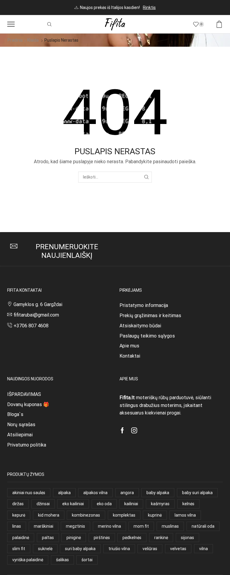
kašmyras (160, 503)
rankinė (161, 537)
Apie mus (129, 346)
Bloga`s (15, 414)
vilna (203, 548)
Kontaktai (129, 356)
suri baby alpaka (80, 548)
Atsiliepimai (20, 435)
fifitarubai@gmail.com (36, 315)
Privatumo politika (26, 445)
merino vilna (109, 526)
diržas (18, 503)
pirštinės (102, 537)
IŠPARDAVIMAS (24, 394)
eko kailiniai (73, 503)
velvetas (178, 548)
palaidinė (20, 537)
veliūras (150, 548)
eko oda (104, 503)
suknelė (45, 548)
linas (16, 526)
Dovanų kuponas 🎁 (28, 404)
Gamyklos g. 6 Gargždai (37, 304)
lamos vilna (185, 515)
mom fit (141, 526)
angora (127, 492)
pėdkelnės (131, 537)
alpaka (64, 492)
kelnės (188, 503)
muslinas (170, 526)
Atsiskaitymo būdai (140, 326)
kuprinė (155, 515)
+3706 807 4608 (31, 326)
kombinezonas (86, 515)
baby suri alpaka (197, 492)
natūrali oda (203, 526)
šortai (87, 559)
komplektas (124, 515)
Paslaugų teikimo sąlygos (147, 336)
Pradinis (15, 40)
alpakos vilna (95, 492)
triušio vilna (119, 548)
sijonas (187, 537)
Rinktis (149, 7)
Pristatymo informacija (143, 305)
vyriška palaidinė (27, 559)
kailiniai (131, 503)
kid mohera (48, 515)
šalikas (62, 559)
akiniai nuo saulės (28, 492)
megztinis (75, 526)
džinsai (43, 503)
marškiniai (43, 526)
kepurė (18, 515)
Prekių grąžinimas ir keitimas (150, 315)
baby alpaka (157, 492)
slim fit (18, 548)
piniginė (73, 537)
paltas (48, 537)
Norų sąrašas (21, 424)
